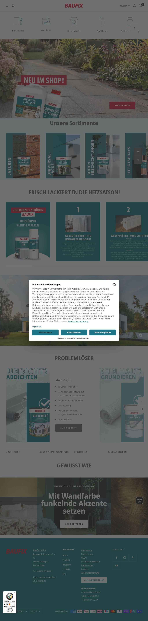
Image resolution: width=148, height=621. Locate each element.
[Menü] (14, 593)
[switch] (10, 610)
